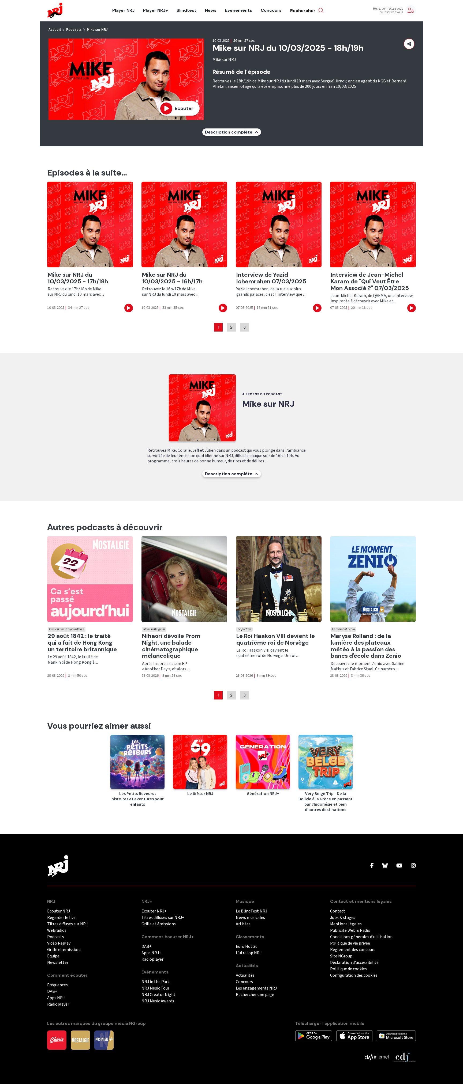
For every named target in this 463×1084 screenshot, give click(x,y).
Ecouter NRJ (58, 911)
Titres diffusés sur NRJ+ (162, 918)
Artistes (243, 924)
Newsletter (57, 962)
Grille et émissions (64, 950)
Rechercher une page (255, 995)
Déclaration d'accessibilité (354, 962)
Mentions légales (346, 924)
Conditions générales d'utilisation (361, 937)
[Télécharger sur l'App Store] (354, 1035)
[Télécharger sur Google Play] (313, 1035)
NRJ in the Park (155, 982)
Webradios (56, 930)
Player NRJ (123, 10)
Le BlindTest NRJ (251, 911)
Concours (271, 10)
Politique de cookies (348, 969)
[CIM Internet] (377, 1057)
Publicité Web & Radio (350, 930)
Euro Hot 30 (246, 946)
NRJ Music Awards (157, 1001)
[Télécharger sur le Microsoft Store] (396, 1035)
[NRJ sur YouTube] (399, 866)
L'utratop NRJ (249, 953)
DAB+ (52, 991)
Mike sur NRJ (97, 29)
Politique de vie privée (350, 943)
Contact (337, 911)
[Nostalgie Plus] (104, 1040)
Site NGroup (341, 956)
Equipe (53, 956)
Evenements (238, 10)
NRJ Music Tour (155, 988)
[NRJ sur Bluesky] (385, 866)
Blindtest (186, 10)
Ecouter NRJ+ (154, 911)
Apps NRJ (56, 998)
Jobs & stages (342, 918)
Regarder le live (61, 918)
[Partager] (409, 44)
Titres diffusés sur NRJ (67, 924)
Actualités (245, 975)
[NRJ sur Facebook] (372, 866)
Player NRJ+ (155, 10)
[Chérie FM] (56, 1040)
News (210, 10)
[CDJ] (404, 1057)
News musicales (250, 918)
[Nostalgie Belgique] (80, 1040)
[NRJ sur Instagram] (413, 866)
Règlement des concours (352, 950)
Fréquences (57, 985)
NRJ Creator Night (158, 995)
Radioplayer (58, 1004)
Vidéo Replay (58, 943)
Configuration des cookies (354, 975)
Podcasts (73, 29)
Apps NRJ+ (151, 953)
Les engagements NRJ (256, 988)
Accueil (54, 29)
